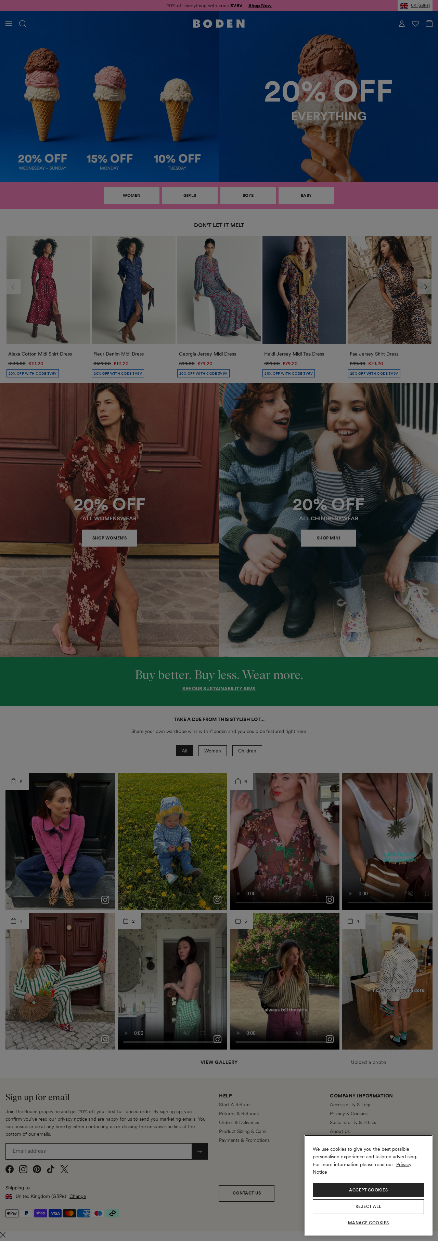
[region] (368, 1185)
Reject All (369, 1206)
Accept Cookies (368, 1190)
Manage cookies (368, 1222)
